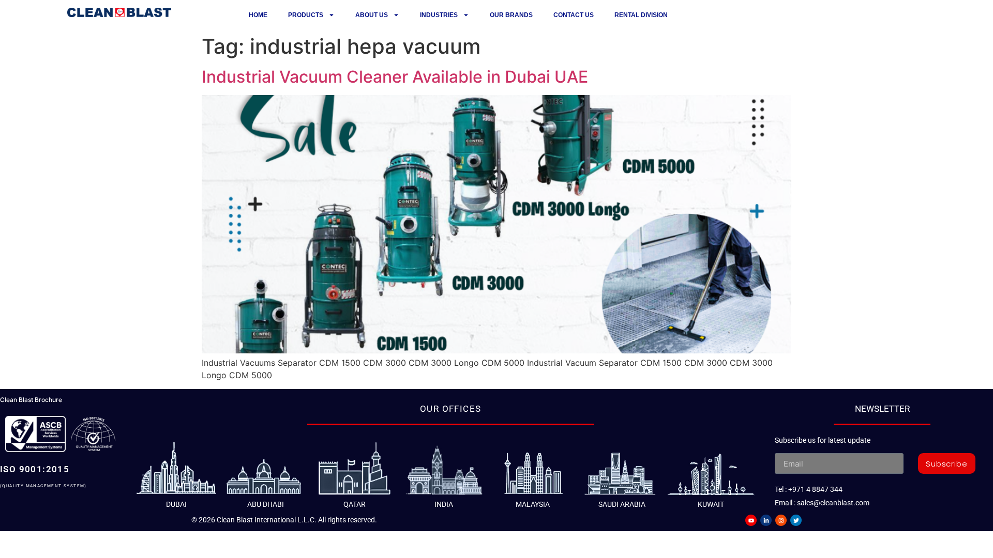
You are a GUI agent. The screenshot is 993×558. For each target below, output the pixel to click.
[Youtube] (751, 520)
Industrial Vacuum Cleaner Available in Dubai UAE (395, 77)
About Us (371, 15)
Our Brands (511, 15)
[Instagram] (781, 520)
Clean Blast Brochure (31, 400)
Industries (439, 15)
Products (305, 15)
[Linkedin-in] (766, 520)
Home (258, 15)
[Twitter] (796, 520)
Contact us (573, 15)
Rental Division (641, 15)
